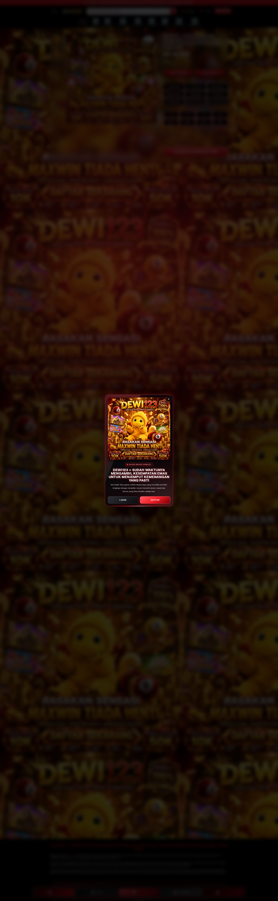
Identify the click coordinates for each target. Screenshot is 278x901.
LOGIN (122, 500)
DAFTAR (155, 500)
